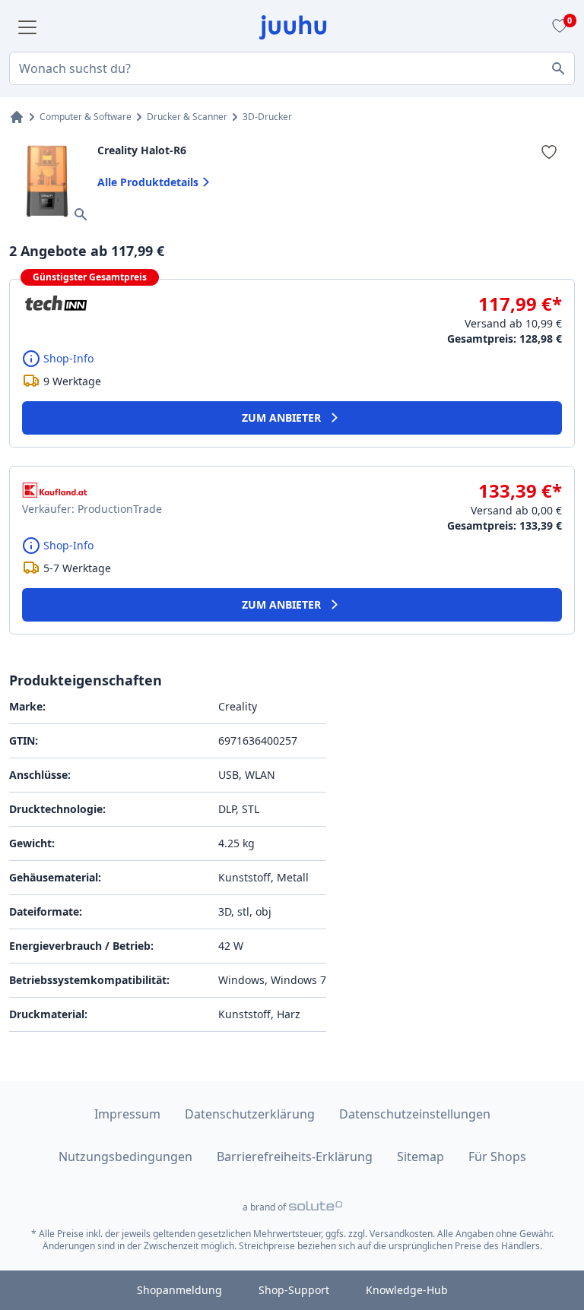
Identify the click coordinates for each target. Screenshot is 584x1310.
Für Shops (497, 1156)
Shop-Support (294, 1290)
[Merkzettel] (557, 27)
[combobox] (292, 68)
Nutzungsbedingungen (125, 1156)
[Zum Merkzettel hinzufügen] (549, 152)
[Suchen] (558, 68)
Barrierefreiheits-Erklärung (295, 1156)
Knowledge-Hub (407, 1290)
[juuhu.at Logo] (293, 27)
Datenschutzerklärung (250, 1114)
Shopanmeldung (179, 1290)
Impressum (127, 1114)
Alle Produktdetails (147, 182)
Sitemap (420, 1156)
